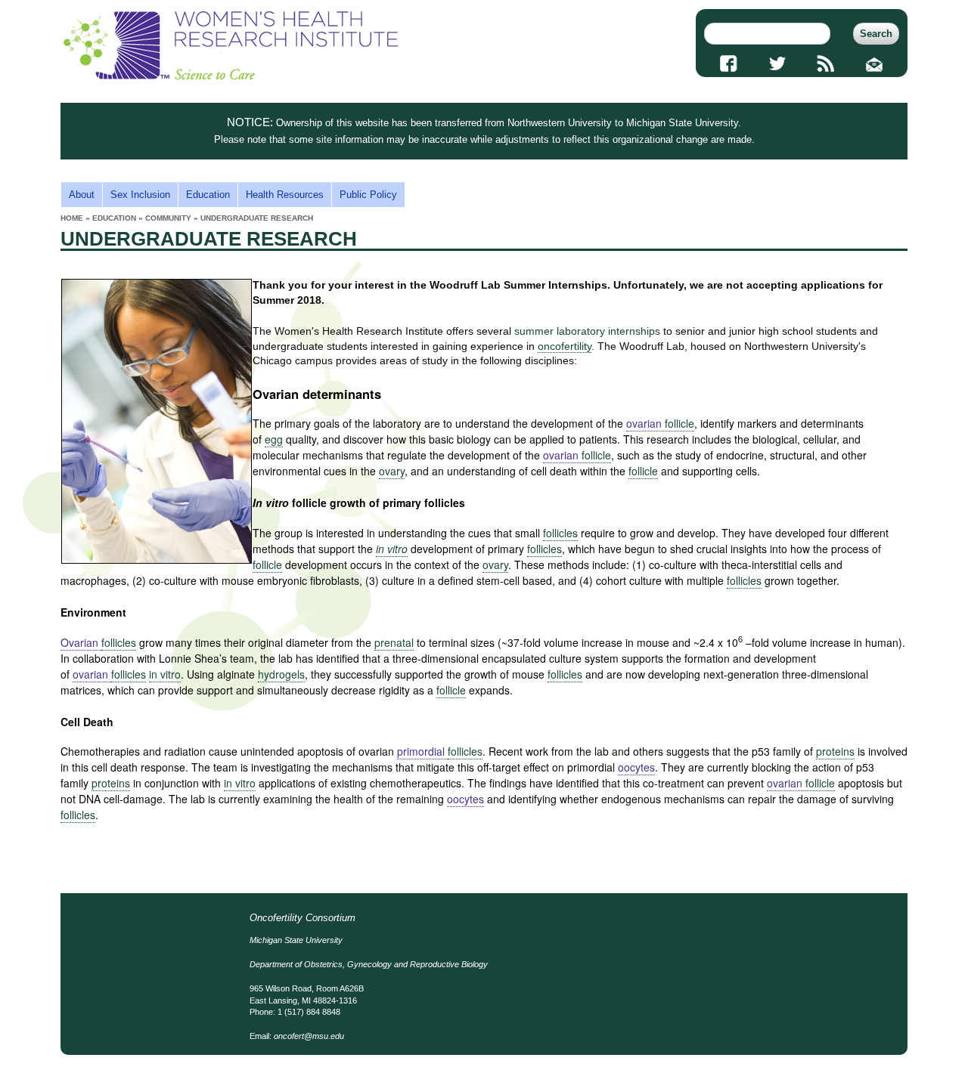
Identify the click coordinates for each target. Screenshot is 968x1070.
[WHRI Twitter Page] (777, 63)
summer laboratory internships (587, 331)
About (82, 194)
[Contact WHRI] (874, 63)
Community (168, 218)
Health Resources (285, 194)
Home (71, 218)
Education (208, 194)
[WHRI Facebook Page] (728, 63)
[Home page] (230, 76)
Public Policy (368, 194)
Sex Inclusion (140, 194)
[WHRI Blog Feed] (826, 63)
